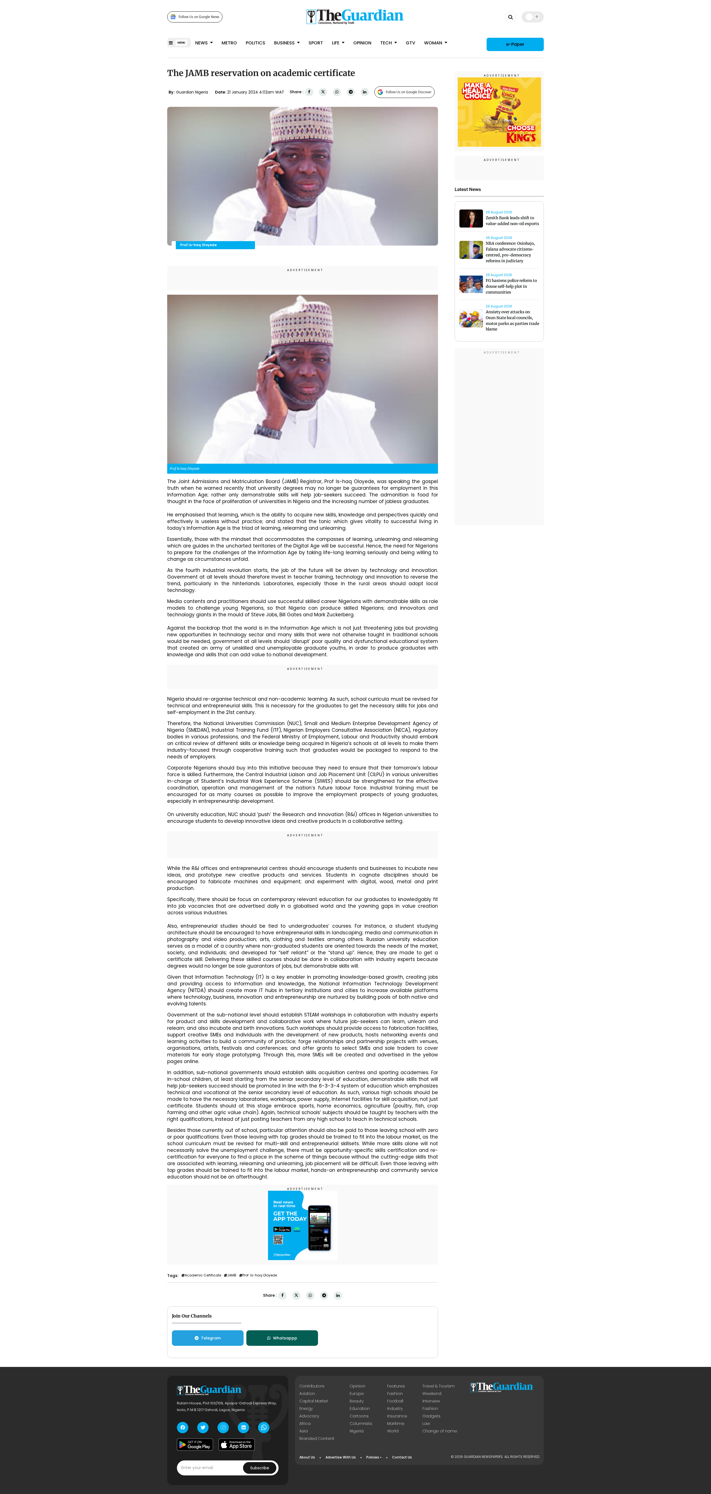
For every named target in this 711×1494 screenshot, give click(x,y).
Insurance (397, 1416)
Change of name (439, 1431)
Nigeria (357, 1431)
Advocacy (309, 1416)
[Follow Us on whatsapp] (263, 1427)
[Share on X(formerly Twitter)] (323, 92)
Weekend (431, 1393)
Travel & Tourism (438, 1386)
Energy (306, 1408)
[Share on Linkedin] (364, 92)
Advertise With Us (341, 1457)
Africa (305, 1423)
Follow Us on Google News (199, 16)
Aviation (307, 1393)
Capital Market (313, 1401)
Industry (395, 1408)
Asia (303, 1431)
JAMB (231, 1275)
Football (395, 1401)
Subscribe (259, 1468)
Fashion (395, 1393)
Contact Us (402, 1457)
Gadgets (431, 1416)
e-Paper (515, 44)
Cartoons (359, 1416)
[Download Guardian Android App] (195, 1445)
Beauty (357, 1401)
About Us (307, 1457)
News (202, 43)
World (393, 1431)
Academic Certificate (203, 1275)
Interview (431, 1401)
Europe (357, 1393)
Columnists (361, 1423)
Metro (229, 43)
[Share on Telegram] (351, 92)
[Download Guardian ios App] (237, 1445)
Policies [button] (372, 1457)
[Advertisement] (499, 437)
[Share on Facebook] (309, 92)
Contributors (311, 1386)
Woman (433, 43)
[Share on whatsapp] (337, 92)
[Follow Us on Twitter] (203, 1427)
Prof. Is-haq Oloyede (259, 1275)
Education (360, 1408)
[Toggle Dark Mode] (533, 16)
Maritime (395, 1423)
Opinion (362, 43)
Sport (316, 43)
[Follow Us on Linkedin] (243, 1427)
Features (396, 1386)
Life (336, 43)
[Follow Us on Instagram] (223, 1427)
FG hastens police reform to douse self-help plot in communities (511, 286)
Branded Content (316, 1438)
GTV (410, 43)
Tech (386, 43)
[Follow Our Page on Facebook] (182, 1427)
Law (426, 1423)
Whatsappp (285, 1338)
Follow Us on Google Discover (409, 92)
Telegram (211, 1338)
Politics (255, 43)
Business (285, 43)
